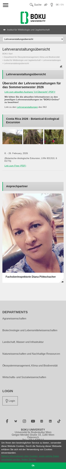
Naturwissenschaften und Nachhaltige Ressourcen (31, 354)
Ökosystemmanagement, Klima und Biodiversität (30, 365)
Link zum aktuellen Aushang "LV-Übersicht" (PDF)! (29, 92)
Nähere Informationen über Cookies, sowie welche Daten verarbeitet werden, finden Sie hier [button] (30, 458)
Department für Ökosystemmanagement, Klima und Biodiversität (32, 57)
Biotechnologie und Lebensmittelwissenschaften (29, 330)
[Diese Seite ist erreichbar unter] (61, 67)
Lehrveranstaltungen (52, 60)
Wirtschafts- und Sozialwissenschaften (24, 377)
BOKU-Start (7, 54)
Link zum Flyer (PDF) (15, 165)
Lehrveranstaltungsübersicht (16, 63)
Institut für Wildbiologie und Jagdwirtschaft (28, 29)
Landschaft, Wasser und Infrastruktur (23, 342)
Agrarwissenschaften (14, 318)
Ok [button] (33, 466)
